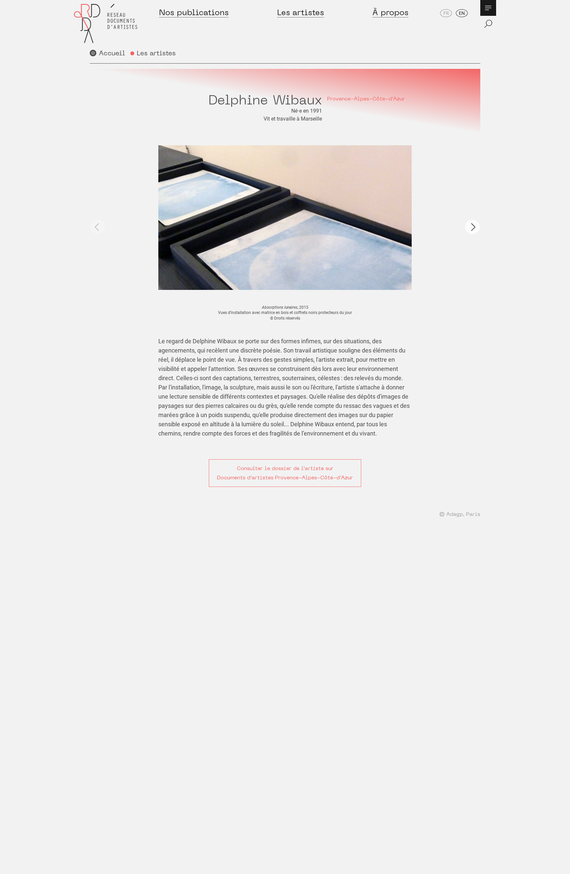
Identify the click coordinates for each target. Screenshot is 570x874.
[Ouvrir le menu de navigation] (488, 8)
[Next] (472, 227)
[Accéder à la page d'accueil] (105, 23)
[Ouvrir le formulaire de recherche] (488, 24)
